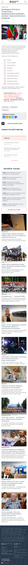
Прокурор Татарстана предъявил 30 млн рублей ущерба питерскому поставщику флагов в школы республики (14, 329)
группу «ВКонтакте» (14, 95)
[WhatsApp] (10, 117)
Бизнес (3, 322)
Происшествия (5, 447)
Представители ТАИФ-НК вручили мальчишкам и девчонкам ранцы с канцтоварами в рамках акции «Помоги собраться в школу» (13, 298)
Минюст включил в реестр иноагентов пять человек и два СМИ (12, 189)
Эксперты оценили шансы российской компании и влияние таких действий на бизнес (13, 237)
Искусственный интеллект (10, 155)
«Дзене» (11, 101)
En (17, 547)
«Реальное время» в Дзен (14, 123)
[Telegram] (13, 117)
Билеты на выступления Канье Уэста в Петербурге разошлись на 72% (14, 193)
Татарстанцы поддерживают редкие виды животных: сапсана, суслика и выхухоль (14, 199)
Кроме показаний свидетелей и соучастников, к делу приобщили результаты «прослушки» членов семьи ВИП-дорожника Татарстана (13, 453)
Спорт (3, 262)
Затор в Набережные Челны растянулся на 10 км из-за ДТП (12, 173)
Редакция (3, 547)
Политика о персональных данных (7, 553)
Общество (4, 7)
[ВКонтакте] (4, 117)
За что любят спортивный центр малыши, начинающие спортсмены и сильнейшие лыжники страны (13, 421)
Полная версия (5, 559)
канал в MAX (7, 96)
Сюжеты (7, 138)
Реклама (3, 549)
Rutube (6, 101)
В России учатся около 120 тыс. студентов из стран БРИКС (12, 178)
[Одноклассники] (7, 117)
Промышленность (6, 415)
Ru (15, 546)
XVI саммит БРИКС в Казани (11, 143)
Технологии (14, 107)
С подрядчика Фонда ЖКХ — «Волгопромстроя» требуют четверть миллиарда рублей (13, 485)
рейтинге (3, 47)
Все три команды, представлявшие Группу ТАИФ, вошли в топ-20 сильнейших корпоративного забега (13, 268)
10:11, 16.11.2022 (5, 21)
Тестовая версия (5, 560)
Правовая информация (7, 551)
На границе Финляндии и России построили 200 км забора (13, 204)
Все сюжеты (14, 160)
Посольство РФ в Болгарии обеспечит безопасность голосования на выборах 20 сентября (13, 183)
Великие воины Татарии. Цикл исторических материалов (12, 149)
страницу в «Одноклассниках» (12, 97)
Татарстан (5, 110)
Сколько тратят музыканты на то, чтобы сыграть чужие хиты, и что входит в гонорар (14, 360)
